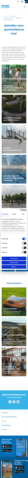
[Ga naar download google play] (7, 452)
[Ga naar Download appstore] (7, 448)
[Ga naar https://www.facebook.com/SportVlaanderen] (14, 401)
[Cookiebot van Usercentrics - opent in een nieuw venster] (20, 210)
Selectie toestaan (14, 262)
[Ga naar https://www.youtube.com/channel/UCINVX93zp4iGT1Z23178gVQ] (18, 401)
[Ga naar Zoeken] (18, 2)
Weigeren (14, 266)
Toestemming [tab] (5, 214)
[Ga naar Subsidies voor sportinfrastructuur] (5, 7)
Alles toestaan (14, 258)
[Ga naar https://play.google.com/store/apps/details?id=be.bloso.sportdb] (19, 473)
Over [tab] (23, 214)
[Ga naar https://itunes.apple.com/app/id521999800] (19, 469)
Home (5, 16)
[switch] (24, 243)
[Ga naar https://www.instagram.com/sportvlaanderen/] (10, 401)
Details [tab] (14, 214)
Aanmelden (22, 1)
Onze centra (5, 412)
